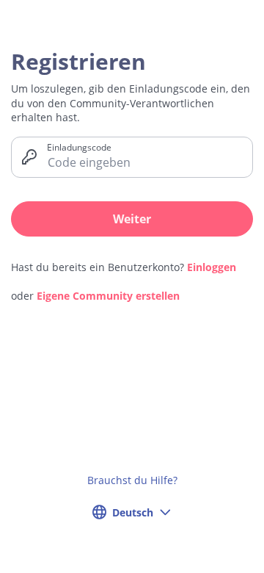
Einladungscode (79, 147)
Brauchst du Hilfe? (132, 480)
